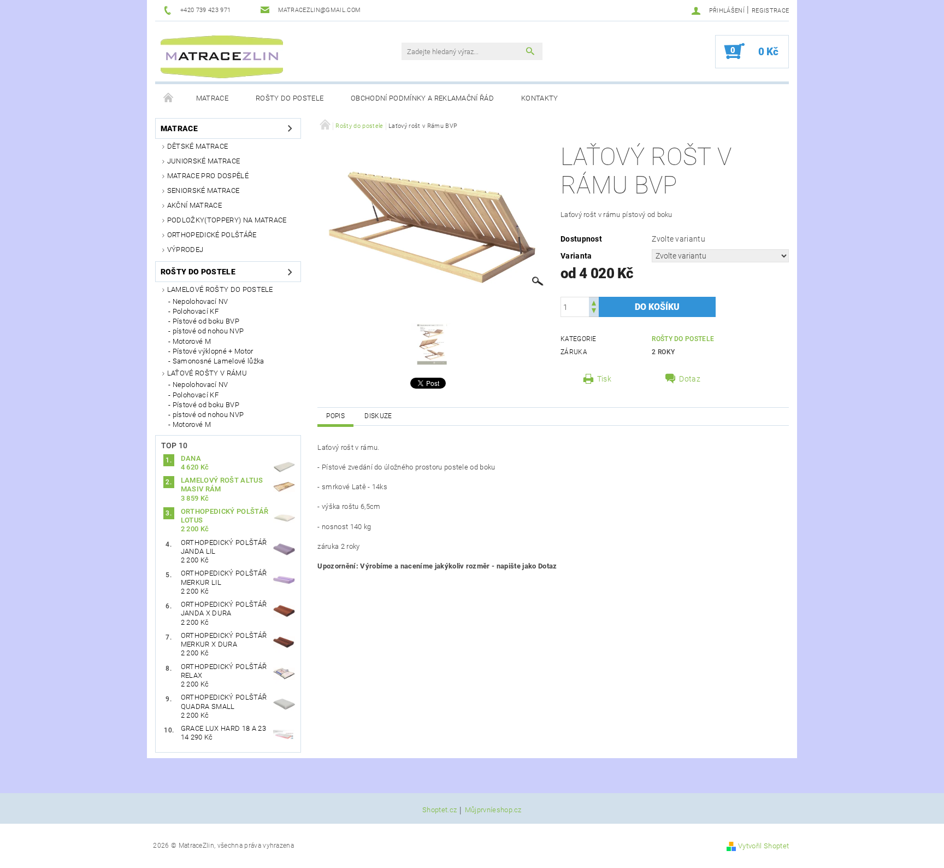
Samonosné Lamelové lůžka (218, 361)
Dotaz (689, 378)
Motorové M (192, 341)
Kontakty (539, 98)
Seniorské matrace (203, 190)
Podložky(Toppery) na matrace (227, 220)
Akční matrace (194, 205)
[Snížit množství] (594, 312)
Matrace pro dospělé (208, 176)
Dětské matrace (197, 146)
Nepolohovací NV (200, 301)
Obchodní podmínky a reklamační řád (422, 98)
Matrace (212, 98)
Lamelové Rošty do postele (220, 289)
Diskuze (378, 416)
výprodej (185, 249)
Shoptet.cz (439, 810)
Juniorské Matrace (203, 161)
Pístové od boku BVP (206, 321)
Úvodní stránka (168, 98)
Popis (335, 416)
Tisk (604, 378)
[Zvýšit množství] (594, 302)
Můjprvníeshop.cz (493, 810)
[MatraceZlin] (222, 57)
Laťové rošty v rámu (207, 373)
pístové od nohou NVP (208, 331)
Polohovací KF (196, 311)
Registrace (770, 10)
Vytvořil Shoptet (763, 846)
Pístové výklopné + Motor (213, 351)
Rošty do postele (289, 98)
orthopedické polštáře (212, 235)
